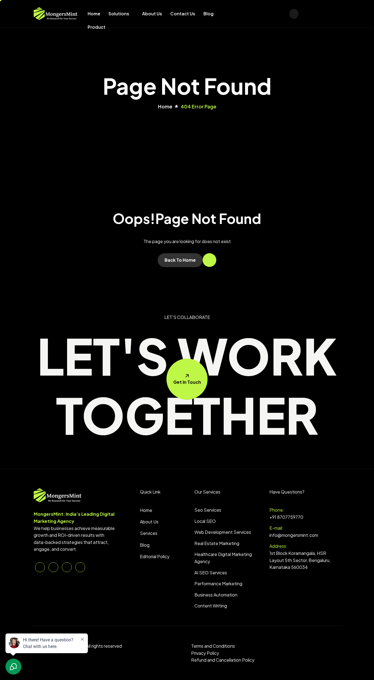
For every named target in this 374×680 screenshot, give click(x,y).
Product (96, 27)
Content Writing (210, 606)
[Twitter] (241, 13)
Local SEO (205, 521)
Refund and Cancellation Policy (222, 660)
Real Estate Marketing (216, 543)
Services (148, 533)
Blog (208, 13)
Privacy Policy (205, 653)
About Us (152, 13)
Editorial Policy (154, 556)
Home (94, 13)
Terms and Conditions (213, 646)
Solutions (118, 13)
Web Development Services (222, 532)
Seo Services (207, 510)
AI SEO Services (210, 572)
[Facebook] (251, 13)
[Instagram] (260, 13)
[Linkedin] (270, 13)
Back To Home (180, 260)
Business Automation (215, 595)
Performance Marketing (218, 583)
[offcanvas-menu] (293, 14)
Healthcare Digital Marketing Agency (223, 557)
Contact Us (182, 13)
